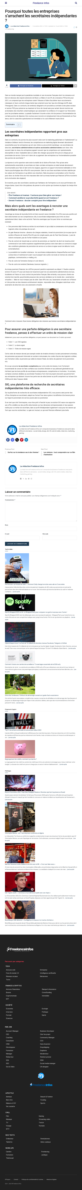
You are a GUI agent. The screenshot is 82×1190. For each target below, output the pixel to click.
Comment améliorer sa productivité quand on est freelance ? (34, 198)
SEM (41, 1060)
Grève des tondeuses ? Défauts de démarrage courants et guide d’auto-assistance (31, 695)
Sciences (9, 1018)
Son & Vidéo (10, 1067)
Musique (9, 1119)
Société (9, 1005)
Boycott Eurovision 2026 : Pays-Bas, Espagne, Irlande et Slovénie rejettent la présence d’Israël (35, 792)
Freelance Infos (41, 3)
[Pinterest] (22, 440)
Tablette (9, 1142)
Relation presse (45, 1057)
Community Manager (47, 1038)
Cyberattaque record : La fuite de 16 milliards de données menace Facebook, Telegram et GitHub (36, 643)
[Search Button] (76, 3)
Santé (44, 1015)
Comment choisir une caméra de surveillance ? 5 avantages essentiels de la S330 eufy (32, 664)
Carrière (8, 1152)
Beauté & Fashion (46, 1097)
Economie (9, 1009)
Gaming (41, 1116)
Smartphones (45, 1139)
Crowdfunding (47, 992)
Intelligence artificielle (48, 973)
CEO (7, 1034)
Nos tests (10, 1135)
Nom (6, 525)
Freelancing (10, 29)
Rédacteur (9, 1057)
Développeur (10, 1047)
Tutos (8, 980)
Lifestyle (10, 1093)
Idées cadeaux (45, 1142)
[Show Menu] (6, 3)
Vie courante (10, 1106)
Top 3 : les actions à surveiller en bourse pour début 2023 (23, 730)
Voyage (8, 1126)
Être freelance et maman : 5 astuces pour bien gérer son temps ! (35, 195)
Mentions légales (51, 1179)
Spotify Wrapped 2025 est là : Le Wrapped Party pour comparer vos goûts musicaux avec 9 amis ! (36, 612)
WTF (7, 1129)
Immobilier (45, 996)
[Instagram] (12, 440)
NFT (7, 999)
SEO (7, 1063)
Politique (45, 1012)
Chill (8, 1112)
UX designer (44, 1067)
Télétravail (10, 1158)
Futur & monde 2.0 (12, 973)
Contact (16, 1179)
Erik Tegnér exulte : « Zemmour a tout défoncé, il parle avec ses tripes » (28, 893)
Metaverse (44, 976)
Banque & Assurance (49, 989)
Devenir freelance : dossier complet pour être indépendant (33, 201)
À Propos (7, 1179)
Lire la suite (16, 592)
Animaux (9, 1097)
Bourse (8, 992)
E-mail (7, 534)
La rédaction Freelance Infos (20, 26)
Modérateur (44, 1054)
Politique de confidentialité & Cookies (32, 1179)
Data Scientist (45, 1044)
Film (7, 1116)
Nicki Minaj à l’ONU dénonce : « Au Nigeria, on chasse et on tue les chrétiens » (29, 920)
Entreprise (43, 970)
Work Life (10, 1148)
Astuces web (10, 970)
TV (7, 1123)
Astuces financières (13, 989)
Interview (9, 1012)
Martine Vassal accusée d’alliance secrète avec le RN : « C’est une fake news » (30, 864)
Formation (9, 1050)
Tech (8, 966)
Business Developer (47, 1031)
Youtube (42, 1126)
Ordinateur (9, 1139)
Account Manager (12, 1031)
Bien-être (9, 1100)
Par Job (8, 1027)
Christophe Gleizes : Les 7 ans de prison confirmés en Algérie (24, 833)
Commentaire (10, 500)
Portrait (9, 1015)
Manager (9, 1054)
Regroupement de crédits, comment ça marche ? (21, 759)
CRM (7, 1044)
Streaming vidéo (44, 1119)
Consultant (10, 1041)
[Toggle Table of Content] (18, 125)
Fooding (43, 1100)
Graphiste (43, 1050)
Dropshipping (44, 1047)
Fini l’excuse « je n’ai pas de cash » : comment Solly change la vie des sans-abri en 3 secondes (35, 584)
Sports (42, 1103)
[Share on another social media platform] (75, 85)
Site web (45, 534)
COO (41, 1041)
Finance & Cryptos (14, 986)
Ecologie (45, 1009)
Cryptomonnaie (11, 996)
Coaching (9, 1038)
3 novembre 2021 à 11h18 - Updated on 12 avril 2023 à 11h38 (50, 26)
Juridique (44, 1155)
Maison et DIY (11, 1103)
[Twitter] (17, 440)
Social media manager (47, 1063)
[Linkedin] (26, 440)
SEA (7, 1060)
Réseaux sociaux (12, 976)
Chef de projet (45, 1034)
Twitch (41, 1123)
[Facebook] (8, 440)
